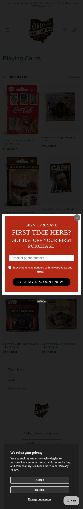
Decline (39, 490)
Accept (40, 480)
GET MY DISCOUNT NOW (41, 282)
